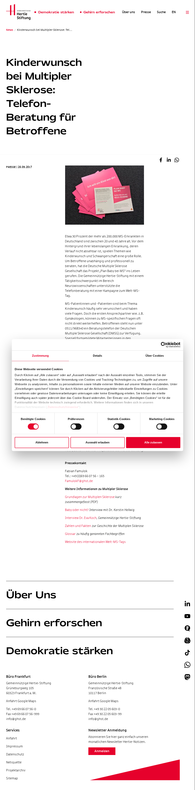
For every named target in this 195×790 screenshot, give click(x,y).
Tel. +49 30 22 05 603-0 (104, 709)
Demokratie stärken (59, 650)
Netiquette (14, 762)
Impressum (14, 746)
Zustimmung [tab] (40, 355)
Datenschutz (15, 754)
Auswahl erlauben (97, 442)
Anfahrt (11, 738)
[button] (161, 160)
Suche (161, 12)
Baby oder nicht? (77, 510)
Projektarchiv (15, 770)
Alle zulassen (153, 442)
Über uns (128, 12)
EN (174, 12)
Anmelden (101, 751)
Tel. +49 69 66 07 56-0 (21, 709)
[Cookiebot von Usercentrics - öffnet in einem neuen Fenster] (163, 345)
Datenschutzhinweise (63, 407)
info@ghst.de (16, 719)
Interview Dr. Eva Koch (81, 518)
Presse (146, 12)
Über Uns (31, 594)
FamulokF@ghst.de (79, 481)
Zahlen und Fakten (78, 526)
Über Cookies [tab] (154, 355)
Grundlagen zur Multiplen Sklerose (90, 497)
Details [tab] (97, 355)
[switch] (76, 427)
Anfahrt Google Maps (21, 701)
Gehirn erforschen (54, 622)
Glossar (70, 534)
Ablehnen (41, 442)
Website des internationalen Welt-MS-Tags (95, 542)
